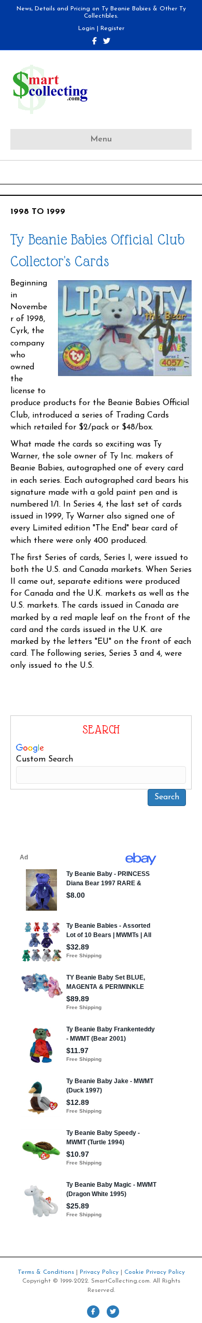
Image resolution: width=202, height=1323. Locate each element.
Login (86, 28)
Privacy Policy (99, 1272)
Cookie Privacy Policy (154, 1272)
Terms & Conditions (46, 1272)
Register (112, 28)
